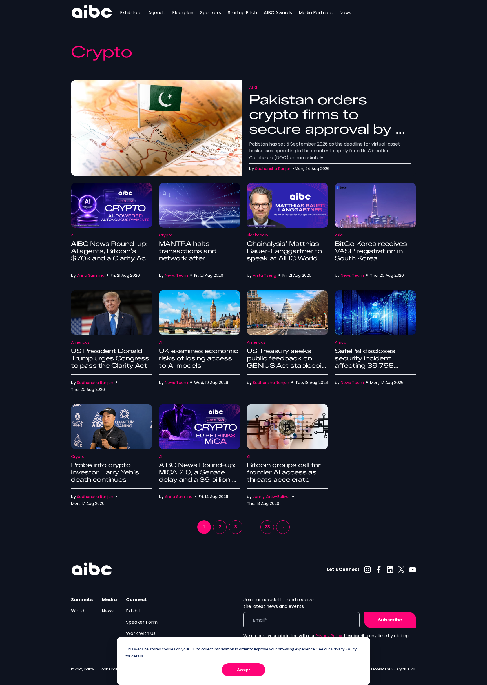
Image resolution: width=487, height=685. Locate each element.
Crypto (165, 235)
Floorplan (182, 12)
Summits (82, 599)
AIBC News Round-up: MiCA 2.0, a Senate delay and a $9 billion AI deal (199, 476)
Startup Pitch (242, 12)
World (77, 611)
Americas (80, 342)
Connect (136, 599)
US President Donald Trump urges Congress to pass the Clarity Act (110, 358)
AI (72, 235)
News (345, 12)
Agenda (156, 12)
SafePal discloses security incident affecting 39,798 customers (365, 362)
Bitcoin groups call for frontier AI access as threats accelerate (284, 472)
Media (109, 599)
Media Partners (316, 12)
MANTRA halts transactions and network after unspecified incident (193, 254)
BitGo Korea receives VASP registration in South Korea (371, 251)
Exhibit (133, 611)
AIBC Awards (278, 12)
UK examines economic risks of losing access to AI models (198, 358)
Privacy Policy (329, 636)
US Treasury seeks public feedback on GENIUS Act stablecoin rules (286, 362)
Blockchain (257, 235)
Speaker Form (142, 622)
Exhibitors (130, 12)
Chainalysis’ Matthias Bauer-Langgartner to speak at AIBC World (284, 251)
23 (267, 527)
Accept (243, 669)
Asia (253, 87)
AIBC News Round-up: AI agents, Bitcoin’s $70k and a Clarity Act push (110, 254)
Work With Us (141, 633)
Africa (340, 342)
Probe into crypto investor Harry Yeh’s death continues (105, 472)
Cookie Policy (110, 669)
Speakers (210, 12)
